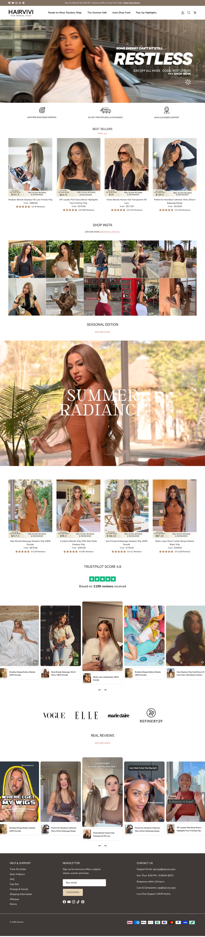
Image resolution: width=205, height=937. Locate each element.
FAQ (12, 879)
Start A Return (17, 874)
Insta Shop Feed (121, 12)
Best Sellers (102, 129)
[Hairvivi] (20, 13)
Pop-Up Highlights (146, 12)
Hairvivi (20, 922)
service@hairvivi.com (164, 869)
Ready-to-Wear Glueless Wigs (65, 12)
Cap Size (14, 884)
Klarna (13, 904)
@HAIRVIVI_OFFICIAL (110, 232)
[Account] (182, 12)
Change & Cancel (19, 889)
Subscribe (72, 892)
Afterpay (14, 899)
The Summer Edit (97, 12)
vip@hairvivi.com (166, 887)
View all (102, 133)
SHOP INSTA (102, 225)
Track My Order (18, 869)
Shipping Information (21, 894)
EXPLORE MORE (102, 332)
